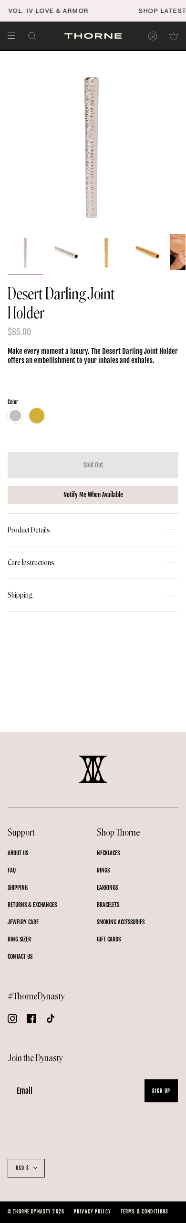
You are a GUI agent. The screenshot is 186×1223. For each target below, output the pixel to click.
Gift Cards (109, 939)
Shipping (20, 595)
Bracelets (108, 904)
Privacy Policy (92, 1211)
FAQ (12, 870)
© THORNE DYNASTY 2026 (36, 1211)
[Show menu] (15, 36)
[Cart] (173, 36)
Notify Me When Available (93, 494)
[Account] (152, 36)
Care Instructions (31, 562)
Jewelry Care (23, 922)
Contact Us (20, 956)
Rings (103, 870)
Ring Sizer (19, 939)
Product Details (29, 529)
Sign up (161, 1091)
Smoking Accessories (121, 922)
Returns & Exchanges (32, 904)
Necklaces (108, 853)
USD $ (22, 1168)
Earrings (107, 887)
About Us (18, 853)
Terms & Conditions (145, 1211)
